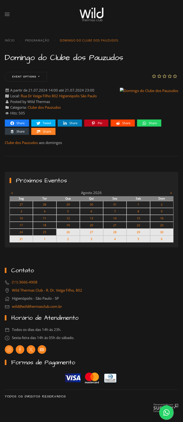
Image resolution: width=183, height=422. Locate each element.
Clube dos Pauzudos (44, 107)
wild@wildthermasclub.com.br (37, 306)
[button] (7, 14)
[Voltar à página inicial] (91, 14)
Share (20, 123)
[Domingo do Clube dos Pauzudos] (149, 90)
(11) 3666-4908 (24, 282)
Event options (24, 76)
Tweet (46, 123)
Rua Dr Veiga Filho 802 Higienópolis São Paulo (59, 95)
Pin (99, 123)
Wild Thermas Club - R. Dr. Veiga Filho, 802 (47, 290)
